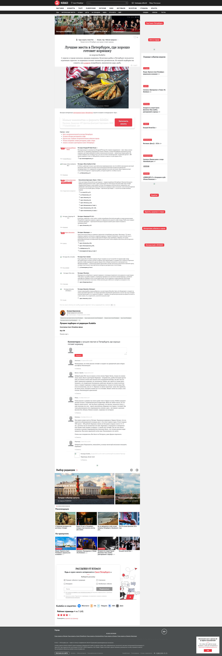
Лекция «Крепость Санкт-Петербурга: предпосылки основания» (62, 552)
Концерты (69, 584)
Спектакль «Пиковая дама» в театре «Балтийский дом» (153, 160)
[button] (131, 470)
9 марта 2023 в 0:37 (88, 373)
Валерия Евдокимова (73, 311)
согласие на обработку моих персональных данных (79, 592)
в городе (87, 63)
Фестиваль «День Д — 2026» (151, 143)
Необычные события (105, 584)
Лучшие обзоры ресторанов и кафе (74, 136)
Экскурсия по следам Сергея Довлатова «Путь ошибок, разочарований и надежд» (106, 552)
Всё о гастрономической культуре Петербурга (78, 134)
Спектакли (102, 580)
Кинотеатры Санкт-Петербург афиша (71, 327)
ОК (208, 650)
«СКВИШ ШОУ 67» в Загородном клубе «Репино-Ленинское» (154, 178)
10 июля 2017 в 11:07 (96, 453)
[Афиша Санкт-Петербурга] (61, 3)
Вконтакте (65, 175)
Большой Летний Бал (126, 551)
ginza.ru (65, 243)
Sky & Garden (66, 267)
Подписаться (104, 589)
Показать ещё (64, 334)
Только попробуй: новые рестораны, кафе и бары (79, 140)
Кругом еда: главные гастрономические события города (81, 138)
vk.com (64, 300)
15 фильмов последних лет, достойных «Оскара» (63, 527)
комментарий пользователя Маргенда (116, 453)
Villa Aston (65, 284)
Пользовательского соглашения (73, 597)
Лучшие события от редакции (75, 580)
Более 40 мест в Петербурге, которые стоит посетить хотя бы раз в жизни (85, 527)
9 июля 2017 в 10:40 (85, 441)
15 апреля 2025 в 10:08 (86, 360)
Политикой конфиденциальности (208, 647)
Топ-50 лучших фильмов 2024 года (128, 527)
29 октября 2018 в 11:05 (86, 417)
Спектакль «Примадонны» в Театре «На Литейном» (86, 552)
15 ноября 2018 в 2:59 (84, 397)
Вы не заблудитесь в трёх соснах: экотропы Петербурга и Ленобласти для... (108, 527)
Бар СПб (62, 330)
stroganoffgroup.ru (67, 158)
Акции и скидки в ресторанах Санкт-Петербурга (78, 142)
